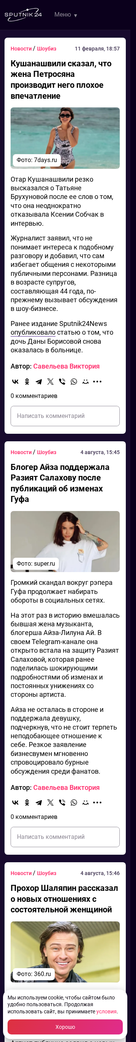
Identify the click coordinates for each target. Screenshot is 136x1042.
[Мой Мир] (85, 381)
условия (106, 1011)
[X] (50, 381)
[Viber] (62, 381)
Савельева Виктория (66, 366)
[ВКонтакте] (15, 381)
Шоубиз (46, 49)
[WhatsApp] (74, 381)
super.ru (44, 563)
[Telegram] (38, 381)
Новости (22, 49)
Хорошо (65, 1027)
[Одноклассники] (27, 381)
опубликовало (33, 332)
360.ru (42, 974)
